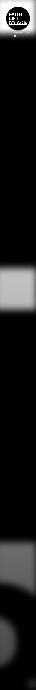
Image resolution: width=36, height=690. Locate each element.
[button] (27, 32)
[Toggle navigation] (33, 2)
